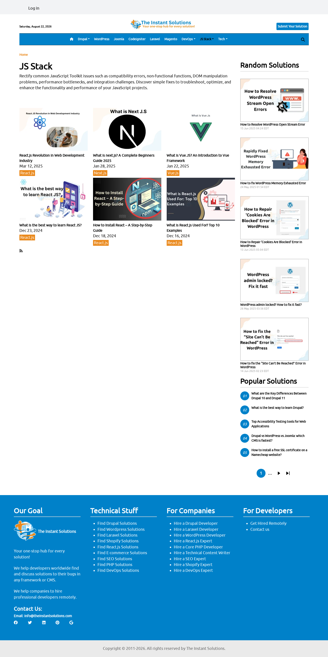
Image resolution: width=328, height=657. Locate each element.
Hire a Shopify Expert (193, 564)
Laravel (155, 39)
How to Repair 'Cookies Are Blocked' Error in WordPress (271, 244)
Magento (170, 39)
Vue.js (173, 173)
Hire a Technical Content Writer (202, 552)
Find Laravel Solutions (117, 535)
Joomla (119, 39)
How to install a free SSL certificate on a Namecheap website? (279, 452)
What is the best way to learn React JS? (50, 225)
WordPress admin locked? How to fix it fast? (271, 304)
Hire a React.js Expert (193, 541)
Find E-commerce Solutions (122, 552)
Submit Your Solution (292, 26)
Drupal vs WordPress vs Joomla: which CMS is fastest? (278, 438)
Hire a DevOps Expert (193, 570)
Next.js (100, 173)
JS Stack (205, 39)
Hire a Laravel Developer (196, 529)
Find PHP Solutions (115, 564)
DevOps (187, 39)
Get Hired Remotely (268, 523)
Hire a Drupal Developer (196, 523)
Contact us (259, 529)
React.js (27, 173)
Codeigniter (137, 39)
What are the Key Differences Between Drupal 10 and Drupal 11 (279, 396)
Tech (221, 39)
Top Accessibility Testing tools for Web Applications (278, 424)
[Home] (164, 24)
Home (23, 54)
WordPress (101, 39)
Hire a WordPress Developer (200, 535)
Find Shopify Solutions (118, 541)
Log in (33, 8)
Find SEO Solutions (115, 558)
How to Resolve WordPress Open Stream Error (272, 124)
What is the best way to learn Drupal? (277, 407)
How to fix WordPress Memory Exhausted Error (273, 183)
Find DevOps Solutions (118, 570)
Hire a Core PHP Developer (198, 547)
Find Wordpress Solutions (121, 529)
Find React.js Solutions (118, 547)
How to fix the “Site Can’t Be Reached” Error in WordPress (273, 365)
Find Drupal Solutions (117, 523)
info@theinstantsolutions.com (48, 616)
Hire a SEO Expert (190, 558)
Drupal (82, 39)
